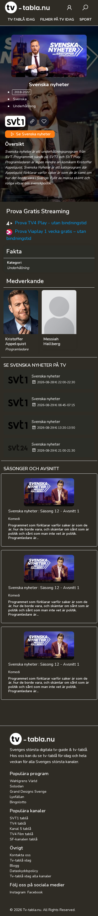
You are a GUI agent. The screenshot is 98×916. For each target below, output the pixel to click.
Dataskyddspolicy (24, 871)
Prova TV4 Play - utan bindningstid (51, 223)
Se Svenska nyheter (33, 134)
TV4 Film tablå (21, 834)
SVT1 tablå (19, 818)
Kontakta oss (20, 855)
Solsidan (17, 786)
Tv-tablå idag (21, 19)
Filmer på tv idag (57, 19)
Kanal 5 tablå (20, 828)
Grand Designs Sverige (28, 791)
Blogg (14, 865)
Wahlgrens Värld (23, 781)
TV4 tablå (18, 823)
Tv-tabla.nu (32, 909)
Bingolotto (18, 802)
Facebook (35, 892)
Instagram (18, 892)
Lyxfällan (17, 796)
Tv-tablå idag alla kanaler (30, 876)
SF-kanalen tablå (23, 839)
